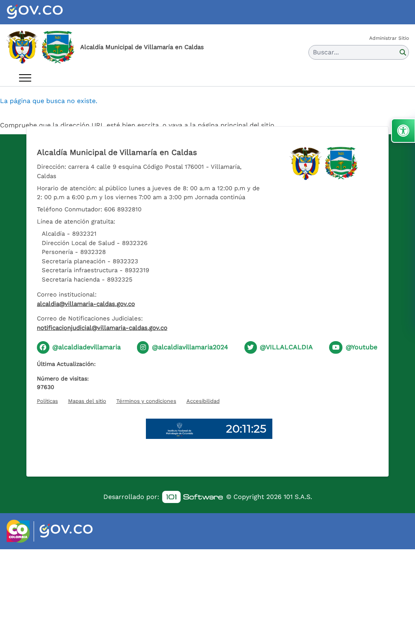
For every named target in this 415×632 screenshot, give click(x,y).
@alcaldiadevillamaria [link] (86, 347)
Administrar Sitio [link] (389, 38)
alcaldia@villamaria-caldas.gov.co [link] (86, 303)
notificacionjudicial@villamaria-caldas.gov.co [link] (102, 327)
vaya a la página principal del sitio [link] (221, 125)
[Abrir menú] (25, 78)
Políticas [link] (47, 401)
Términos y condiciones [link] (146, 401)
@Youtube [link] (361, 347)
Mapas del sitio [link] (87, 401)
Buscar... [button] (326, 52)
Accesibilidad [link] (203, 401)
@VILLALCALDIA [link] (286, 347)
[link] (44, 12)
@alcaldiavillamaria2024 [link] (190, 347)
